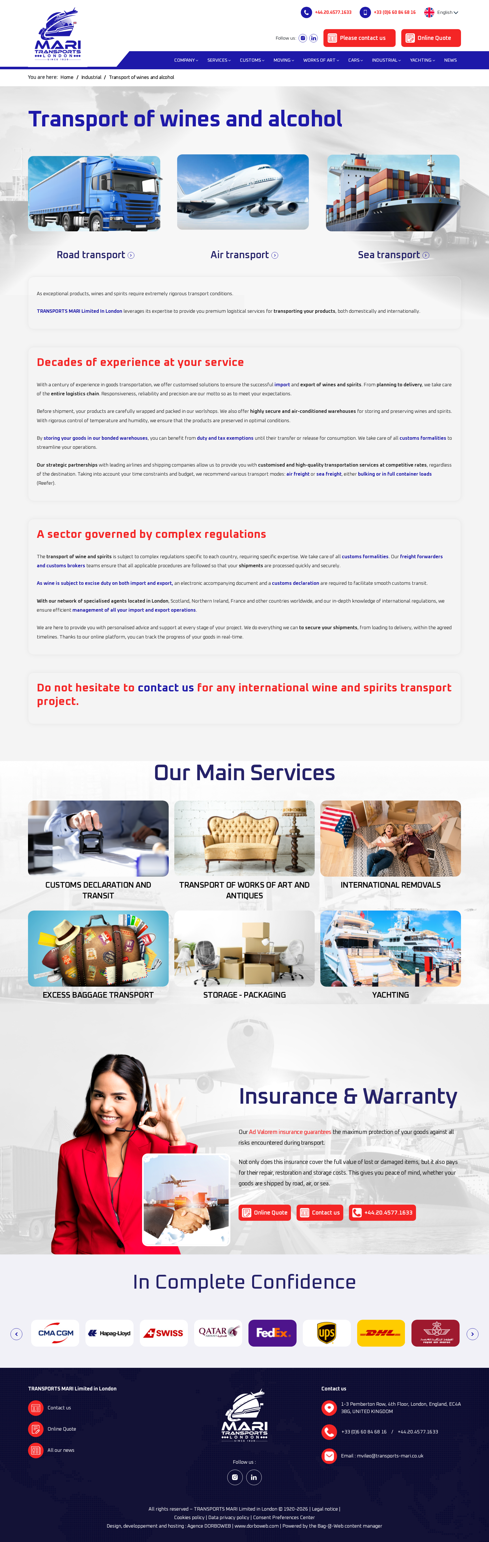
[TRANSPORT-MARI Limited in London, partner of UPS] (272, 1333)
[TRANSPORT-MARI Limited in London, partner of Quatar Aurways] (164, 1333)
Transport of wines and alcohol (141, 77)
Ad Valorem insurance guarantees (290, 1132)
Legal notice (325, 1509)
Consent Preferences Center (284, 1517)
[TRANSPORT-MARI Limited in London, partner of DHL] (327, 1333)
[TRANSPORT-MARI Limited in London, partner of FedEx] (218, 1333)
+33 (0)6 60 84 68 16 (395, 12)
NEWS (450, 60)
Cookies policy (189, 1517)
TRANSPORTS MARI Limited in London (235, 1509)
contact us (166, 688)
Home (67, 77)
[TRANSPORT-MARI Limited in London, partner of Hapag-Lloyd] (55, 1333)
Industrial (91, 77)
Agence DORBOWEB (209, 1526)
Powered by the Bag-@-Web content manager (332, 1526)
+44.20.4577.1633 (333, 12)
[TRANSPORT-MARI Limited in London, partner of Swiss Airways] (109, 1333)
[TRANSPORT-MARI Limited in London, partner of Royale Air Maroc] (381, 1333)
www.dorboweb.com (257, 1526)
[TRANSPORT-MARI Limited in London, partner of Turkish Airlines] (435, 1333)
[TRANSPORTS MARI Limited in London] (58, 33)
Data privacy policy (228, 1517)
